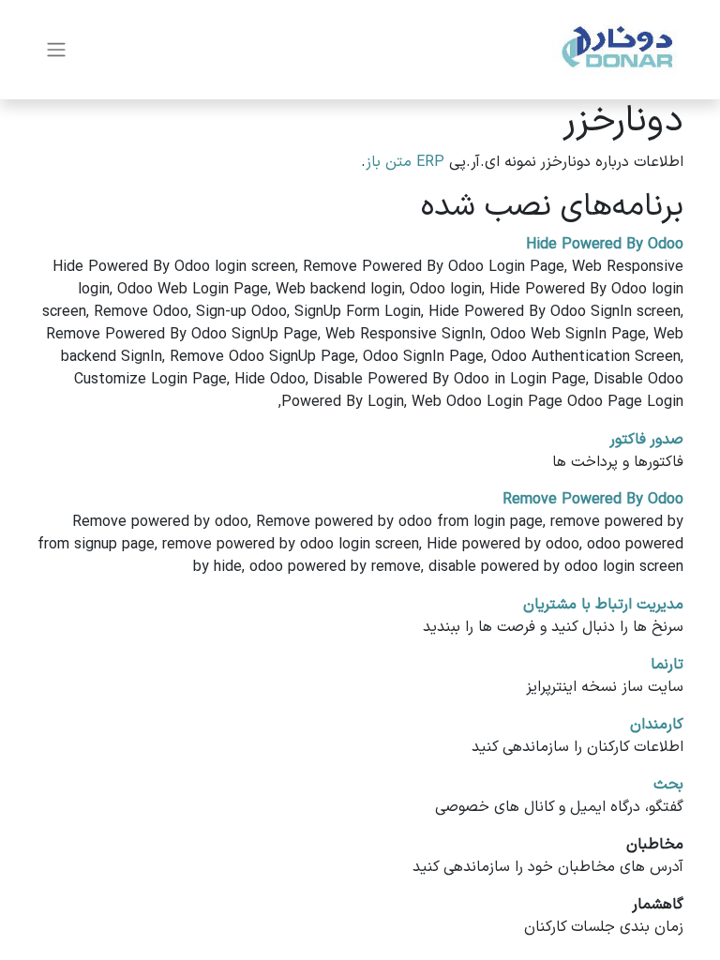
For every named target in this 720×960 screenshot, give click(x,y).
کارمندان (656, 724)
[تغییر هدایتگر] (56, 50)
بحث (668, 784)
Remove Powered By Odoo (592, 499)
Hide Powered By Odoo (604, 244)
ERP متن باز (405, 162)
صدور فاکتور (646, 439)
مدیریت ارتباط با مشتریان (603, 604)
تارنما (667, 664)
